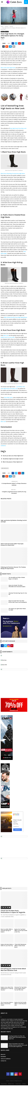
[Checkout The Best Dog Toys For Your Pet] (4, 594)
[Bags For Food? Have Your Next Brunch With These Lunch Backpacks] (4, 602)
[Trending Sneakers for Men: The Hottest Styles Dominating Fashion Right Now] (4, 1037)
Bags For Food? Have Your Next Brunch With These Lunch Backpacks (18, 601)
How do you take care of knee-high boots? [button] (13, 455)
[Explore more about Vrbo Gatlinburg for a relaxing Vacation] (7, 981)
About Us (3, 1054)
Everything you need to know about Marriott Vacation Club (13, 969)
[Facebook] (8, 1074)
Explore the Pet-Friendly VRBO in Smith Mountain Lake (20, 1004)
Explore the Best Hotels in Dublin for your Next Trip (7, 945)
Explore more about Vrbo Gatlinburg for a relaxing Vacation (7, 989)
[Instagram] (16, 1074)
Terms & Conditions (5, 1058)
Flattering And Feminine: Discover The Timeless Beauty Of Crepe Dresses (13, 567)
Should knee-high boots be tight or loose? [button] (13, 458)
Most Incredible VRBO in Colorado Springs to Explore (7, 931)
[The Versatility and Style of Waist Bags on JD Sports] (4, 579)
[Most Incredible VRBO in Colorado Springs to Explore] (7, 923)
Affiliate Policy (11, 1083)
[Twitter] (12, 1074)
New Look (6, 31)
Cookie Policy (18, 1083)
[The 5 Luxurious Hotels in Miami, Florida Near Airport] (7, 996)
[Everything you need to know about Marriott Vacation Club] (14, 958)
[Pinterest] (20, 1074)
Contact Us (3, 1060)
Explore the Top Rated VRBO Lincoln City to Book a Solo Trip (20, 931)
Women (2, 31)
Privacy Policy (4, 1083)
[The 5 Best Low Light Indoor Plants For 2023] (4, 610)
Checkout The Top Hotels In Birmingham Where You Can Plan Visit (20, 989)
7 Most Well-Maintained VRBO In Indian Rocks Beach (20, 946)
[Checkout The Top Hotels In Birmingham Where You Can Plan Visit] (20, 981)
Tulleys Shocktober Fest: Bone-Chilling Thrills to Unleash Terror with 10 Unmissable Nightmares (18, 1045)
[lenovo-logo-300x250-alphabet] (1, 655)
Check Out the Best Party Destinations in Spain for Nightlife (13, 911)
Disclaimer (3, 1056)
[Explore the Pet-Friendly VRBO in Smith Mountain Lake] (20, 996)
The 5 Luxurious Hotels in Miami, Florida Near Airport (7, 1004)
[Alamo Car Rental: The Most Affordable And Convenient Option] (4, 587)
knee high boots (8, 397)
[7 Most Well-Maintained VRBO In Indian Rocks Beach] (20, 938)
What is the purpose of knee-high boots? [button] (12, 461)
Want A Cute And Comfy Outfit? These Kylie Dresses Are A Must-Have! (12, 544)
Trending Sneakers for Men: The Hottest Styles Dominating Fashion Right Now (17, 1037)
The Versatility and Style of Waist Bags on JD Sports (17, 578)
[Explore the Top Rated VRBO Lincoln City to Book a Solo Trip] (20, 923)
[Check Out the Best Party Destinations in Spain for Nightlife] (14, 900)
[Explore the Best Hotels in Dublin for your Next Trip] (7, 938)
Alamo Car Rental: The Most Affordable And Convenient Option (17, 586)
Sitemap (24, 1083)
